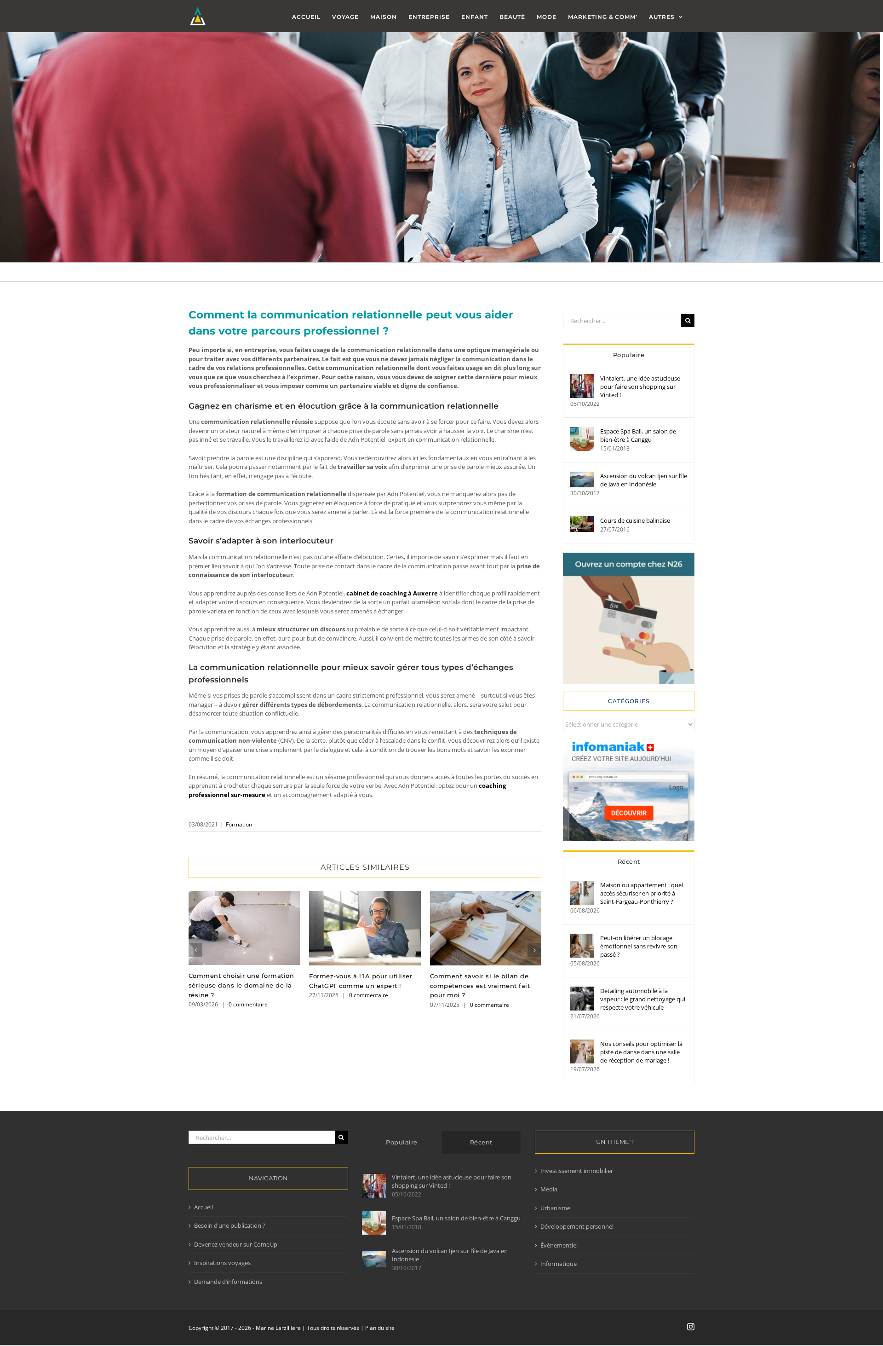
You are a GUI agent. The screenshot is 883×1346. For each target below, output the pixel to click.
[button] (195, 950)
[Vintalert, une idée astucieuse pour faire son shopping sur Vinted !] (582, 378)
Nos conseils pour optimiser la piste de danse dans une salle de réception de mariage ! (641, 1052)
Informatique (558, 1263)
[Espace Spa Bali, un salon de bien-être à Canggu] (582, 431)
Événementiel (559, 1245)
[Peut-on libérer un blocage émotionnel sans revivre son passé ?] (582, 938)
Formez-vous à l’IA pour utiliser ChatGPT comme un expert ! (364, 928)
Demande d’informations (228, 1281)
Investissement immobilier (576, 1171)
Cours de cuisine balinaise (635, 520)
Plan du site (380, 1328)
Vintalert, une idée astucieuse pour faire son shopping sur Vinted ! (640, 386)
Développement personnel (577, 1226)
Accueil (203, 1207)
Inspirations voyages (222, 1263)
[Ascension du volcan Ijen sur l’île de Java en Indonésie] (582, 476)
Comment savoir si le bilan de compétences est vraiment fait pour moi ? (485, 928)
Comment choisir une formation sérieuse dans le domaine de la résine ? (244, 928)
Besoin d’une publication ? (229, 1225)
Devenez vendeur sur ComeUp (235, 1244)
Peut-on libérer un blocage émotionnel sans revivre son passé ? (638, 946)
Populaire (629, 354)
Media (548, 1189)
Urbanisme (555, 1208)
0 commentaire (248, 1004)
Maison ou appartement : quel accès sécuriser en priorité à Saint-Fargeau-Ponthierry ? (641, 893)
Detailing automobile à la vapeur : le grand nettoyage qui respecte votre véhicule (642, 999)
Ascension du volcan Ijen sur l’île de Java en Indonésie (643, 480)
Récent (629, 861)
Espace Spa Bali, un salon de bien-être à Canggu (638, 435)
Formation (239, 824)
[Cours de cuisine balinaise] (582, 520)
